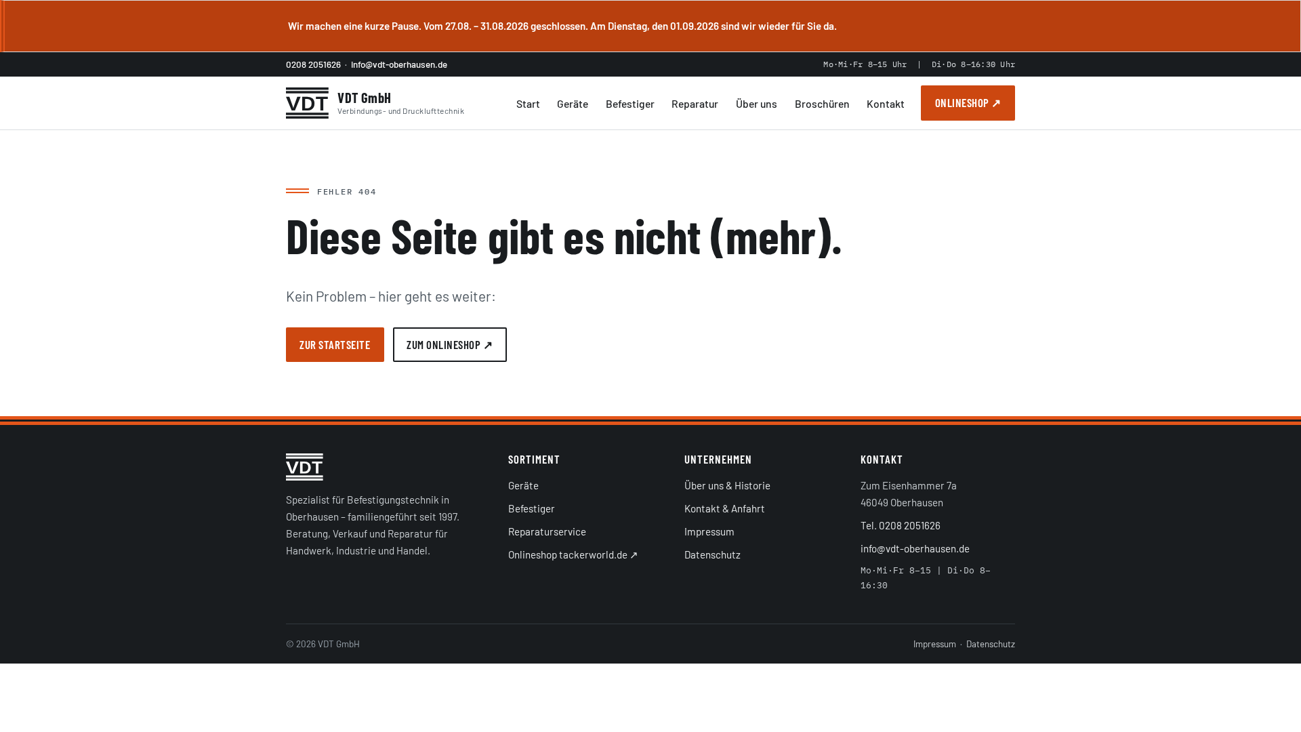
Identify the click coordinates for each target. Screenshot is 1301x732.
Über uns (756, 103)
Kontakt (886, 103)
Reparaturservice (547, 531)
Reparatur (695, 103)
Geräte (572, 103)
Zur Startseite (335, 344)
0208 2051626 (313, 64)
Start (528, 103)
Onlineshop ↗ (968, 102)
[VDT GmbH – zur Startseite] (386, 467)
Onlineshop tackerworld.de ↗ (573, 554)
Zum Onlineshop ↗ (450, 344)
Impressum (709, 531)
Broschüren (822, 103)
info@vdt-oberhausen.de (399, 64)
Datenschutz (712, 554)
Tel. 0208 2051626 (901, 525)
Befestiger (630, 103)
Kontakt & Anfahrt (724, 508)
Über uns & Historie (727, 485)
